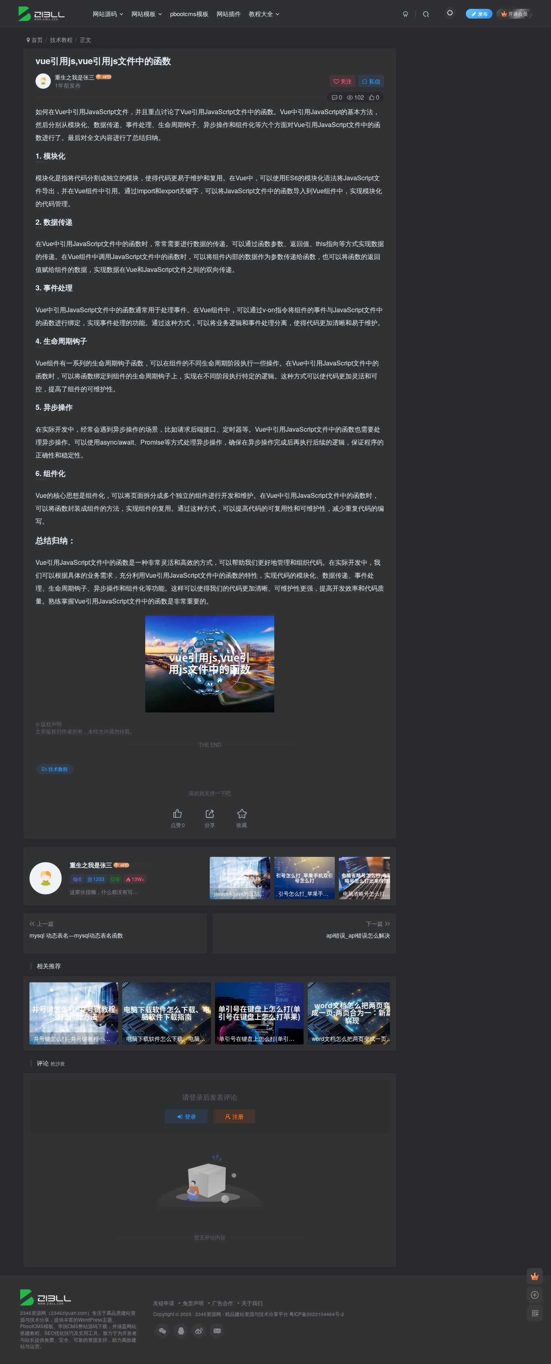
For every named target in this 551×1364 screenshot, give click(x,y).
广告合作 (222, 1303)
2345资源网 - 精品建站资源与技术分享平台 (241, 1314)
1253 (98, 878)
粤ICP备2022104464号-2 (316, 1314)
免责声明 (193, 1303)
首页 (36, 40)
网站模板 (143, 13)
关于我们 (252, 1303)
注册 (238, 1116)
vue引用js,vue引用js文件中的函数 (103, 60)
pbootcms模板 (189, 13)
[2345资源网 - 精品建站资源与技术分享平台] (45, 1296)
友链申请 (163, 1303)
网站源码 (105, 13)
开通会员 (518, 13)
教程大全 (261, 13)
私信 (374, 81)
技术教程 (61, 40)
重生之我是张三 (74, 77)
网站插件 (229, 13)
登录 (190, 1116)
